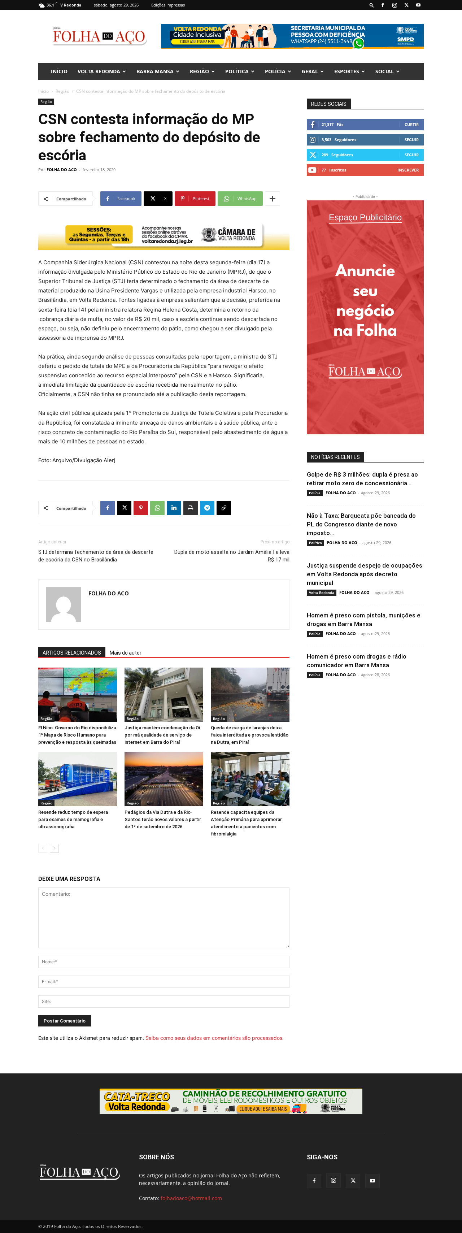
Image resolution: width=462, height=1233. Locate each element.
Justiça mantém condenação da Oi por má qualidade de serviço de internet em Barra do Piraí (162, 735)
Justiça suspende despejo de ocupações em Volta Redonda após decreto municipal (364, 574)
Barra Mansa (155, 71)
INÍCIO (59, 71)
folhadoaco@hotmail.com (191, 1198)
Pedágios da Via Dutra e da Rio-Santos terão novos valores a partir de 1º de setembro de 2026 (163, 819)
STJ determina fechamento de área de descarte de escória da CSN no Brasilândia (95, 556)
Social (384, 71)
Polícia (275, 71)
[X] (406, 5)
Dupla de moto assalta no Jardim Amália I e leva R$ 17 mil (231, 556)
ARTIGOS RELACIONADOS (72, 653)
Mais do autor (125, 653)
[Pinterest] (141, 508)
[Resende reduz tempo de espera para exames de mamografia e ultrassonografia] (77, 779)
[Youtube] (418, 5)
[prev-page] (42, 848)
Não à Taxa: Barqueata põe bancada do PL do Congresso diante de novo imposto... (361, 524)
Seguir (412, 139)
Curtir (412, 124)
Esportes (346, 71)
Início (43, 91)
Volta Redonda (99, 71)
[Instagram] (394, 5)
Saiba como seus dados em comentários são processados (213, 1038)
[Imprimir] (190, 508)
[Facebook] (382, 5)
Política (237, 71)
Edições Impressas (168, 5)
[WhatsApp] (157, 508)
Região (199, 71)
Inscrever (408, 170)
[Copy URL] (224, 508)
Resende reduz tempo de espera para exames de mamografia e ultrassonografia (73, 819)
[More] (272, 198)
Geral (310, 71)
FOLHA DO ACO (62, 169)
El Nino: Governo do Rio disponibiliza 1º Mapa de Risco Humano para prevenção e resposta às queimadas (77, 735)
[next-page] (54, 848)
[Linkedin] (174, 508)
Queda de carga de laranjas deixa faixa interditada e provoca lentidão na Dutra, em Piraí (249, 735)
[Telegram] (207, 508)
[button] (371, 5)
